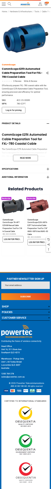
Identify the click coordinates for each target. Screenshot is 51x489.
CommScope (8, 64)
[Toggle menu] (4, 4)
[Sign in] (40, 4)
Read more (25, 158)
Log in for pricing (14, 110)
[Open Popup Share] (47, 73)
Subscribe (25, 296)
